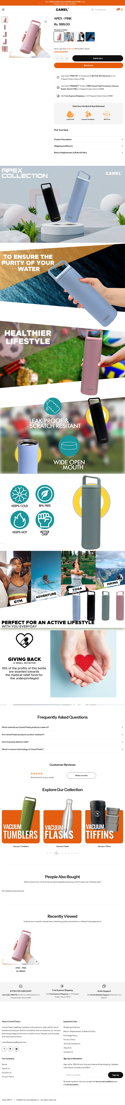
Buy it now (88, 65)
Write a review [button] (81, 775)
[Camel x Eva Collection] (62, 819)
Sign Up (115, 1075)
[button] (47, 853)
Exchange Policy (70, 1035)
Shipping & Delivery (71, 1027)
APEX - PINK (20, 968)
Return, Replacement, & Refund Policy (79, 1031)
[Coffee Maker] (104, 819)
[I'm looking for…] (92, 9)
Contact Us (68, 1052)
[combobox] (101, 9)
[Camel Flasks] (62, 10)
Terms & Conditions (71, 1043)
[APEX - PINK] (21, 946)
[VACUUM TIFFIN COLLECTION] (21, 819)
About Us (67, 1048)
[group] (29, 37)
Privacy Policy (69, 1039)
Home (4, 1064)
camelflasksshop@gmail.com (14, 1042)
